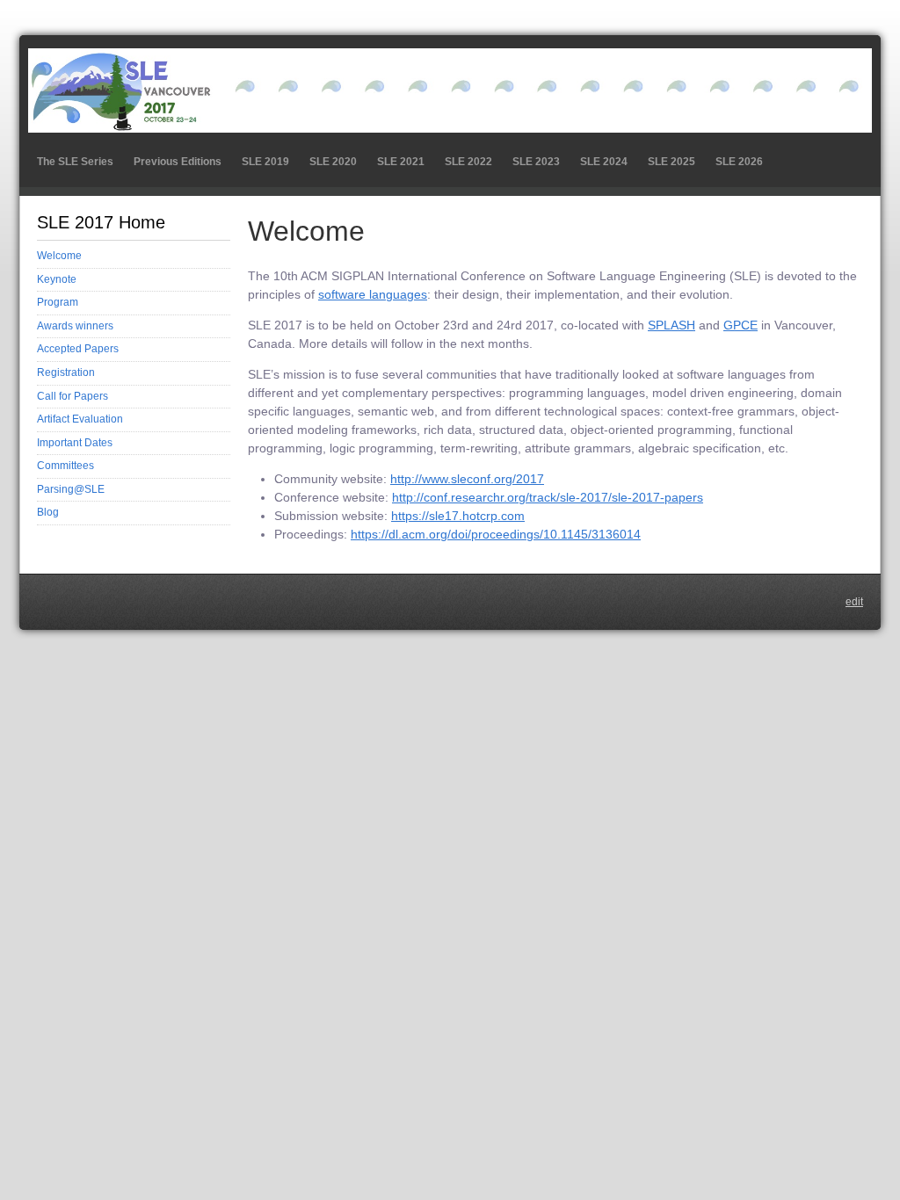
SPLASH (671, 325)
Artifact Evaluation (80, 419)
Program (57, 302)
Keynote (56, 279)
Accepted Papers (78, 349)
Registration (66, 372)
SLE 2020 (333, 161)
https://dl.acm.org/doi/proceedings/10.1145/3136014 (496, 534)
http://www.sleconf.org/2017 (467, 479)
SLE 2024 (604, 161)
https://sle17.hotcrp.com (458, 516)
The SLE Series (75, 161)
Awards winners (75, 326)
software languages (372, 294)
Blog (48, 512)
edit (854, 602)
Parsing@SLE (71, 489)
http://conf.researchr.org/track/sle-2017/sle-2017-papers (547, 497)
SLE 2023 (536, 161)
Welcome (59, 255)
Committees (65, 465)
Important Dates (74, 443)
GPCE (740, 325)
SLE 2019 (265, 161)
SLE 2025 (671, 161)
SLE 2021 (401, 161)
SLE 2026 (739, 161)
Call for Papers (72, 396)
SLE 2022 (468, 161)
